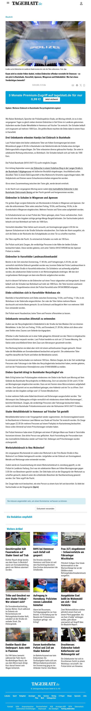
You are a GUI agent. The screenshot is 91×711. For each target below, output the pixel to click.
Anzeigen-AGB (61, 707)
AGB (51, 707)
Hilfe (17, 707)
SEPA (70, 707)
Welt (42, 698)
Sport (15, 696)
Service (46, 696)
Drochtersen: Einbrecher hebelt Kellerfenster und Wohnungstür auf (70, 649)
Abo (39, 696)
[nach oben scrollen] (87, 707)
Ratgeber (22, 696)
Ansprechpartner (28, 707)
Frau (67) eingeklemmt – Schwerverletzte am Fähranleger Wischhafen (73, 553)
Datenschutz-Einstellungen (26, 709)
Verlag (53, 696)
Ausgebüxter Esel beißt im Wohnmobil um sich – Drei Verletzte (71, 600)
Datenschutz (79, 707)
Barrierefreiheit (41, 707)
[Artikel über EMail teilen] (73, 85)
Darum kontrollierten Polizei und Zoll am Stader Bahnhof (44, 648)
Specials (77, 696)
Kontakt (10, 707)
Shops (69, 696)
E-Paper (62, 696)
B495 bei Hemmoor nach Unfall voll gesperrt (43, 552)
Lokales (7, 696)
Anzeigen (32, 696)
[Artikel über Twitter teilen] (81, 85)
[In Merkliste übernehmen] (84, 85)
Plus (36, 698)
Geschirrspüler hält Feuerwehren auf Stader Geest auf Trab (17, 552)
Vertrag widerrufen (68, 709)
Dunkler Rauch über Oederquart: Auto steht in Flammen (18, 648)
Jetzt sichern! (51, 99)
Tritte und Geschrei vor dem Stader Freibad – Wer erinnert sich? (18, 599)
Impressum (42, 709)
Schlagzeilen (51, 698)
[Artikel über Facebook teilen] (77, 85)
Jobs (85, 696)
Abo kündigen (53, 709)
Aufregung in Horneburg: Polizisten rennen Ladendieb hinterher (45, 600)
